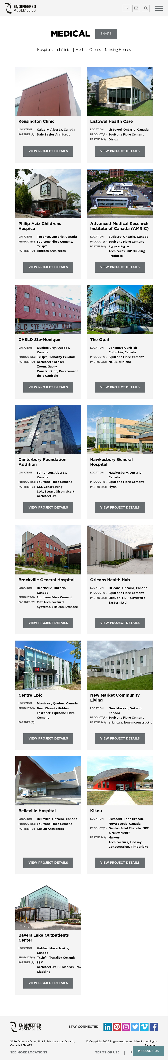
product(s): (98, 134)
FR (126, 8)
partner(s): (26, 134)
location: (25, 129)
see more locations (28, 1052)
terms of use (107, 1052)
